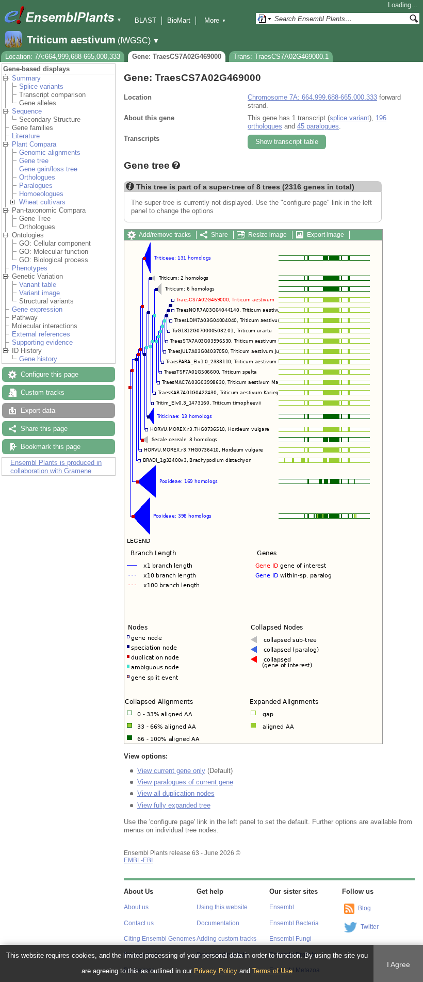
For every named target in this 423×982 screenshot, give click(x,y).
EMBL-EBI (138, 860)
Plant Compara (34, 144)
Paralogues (36, 185)
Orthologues (37, 177)
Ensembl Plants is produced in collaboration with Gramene (56, 467)
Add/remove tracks (165, 234)
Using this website (222, 907)
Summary (26, 78)
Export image (325, 234)
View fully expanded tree (173, 805)
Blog (364, 909)
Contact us (139, 923)
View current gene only (171, 771)
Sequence (27, 111)
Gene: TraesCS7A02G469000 (176, 56)
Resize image (267, 234)
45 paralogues (318, 126)
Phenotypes (29, 268)
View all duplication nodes (176, 793)
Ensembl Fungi (290, 939)
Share (219, 234)
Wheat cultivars (42, 202)
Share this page (44, 428)
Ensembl (281, 907)
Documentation (218, 923)
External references (41, 334)
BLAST (145, 20)
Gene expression (37, 309)
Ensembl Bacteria (294, 923)
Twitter (370, 927)
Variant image (39, 293)
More (215, 20)
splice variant (349, 118)
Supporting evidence (42, 342)
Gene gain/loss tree (48, 169)
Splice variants (41, 86)
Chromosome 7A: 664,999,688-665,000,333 (312, 97)
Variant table (37, 284)
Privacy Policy (215, 971)
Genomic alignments (49, 152)
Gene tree (33, 161)
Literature (26, 136)
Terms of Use (272, 971)
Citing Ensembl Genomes (160, 939)
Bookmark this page (50, 446)
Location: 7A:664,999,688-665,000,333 (62, 56)
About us (136, 907)
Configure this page (49, 374)
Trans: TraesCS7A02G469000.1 (281, 56)
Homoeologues (41, 194)
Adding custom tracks (226, 939)
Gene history (38, 359)
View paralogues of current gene (185, 782)
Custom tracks (42, 392)
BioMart (178, 20)
